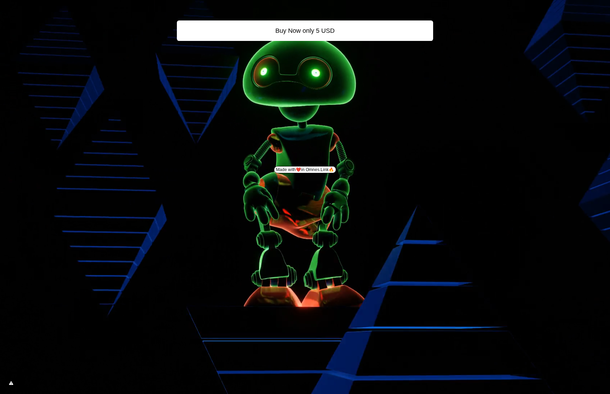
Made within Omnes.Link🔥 (305, 169)
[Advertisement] (305, 96)
